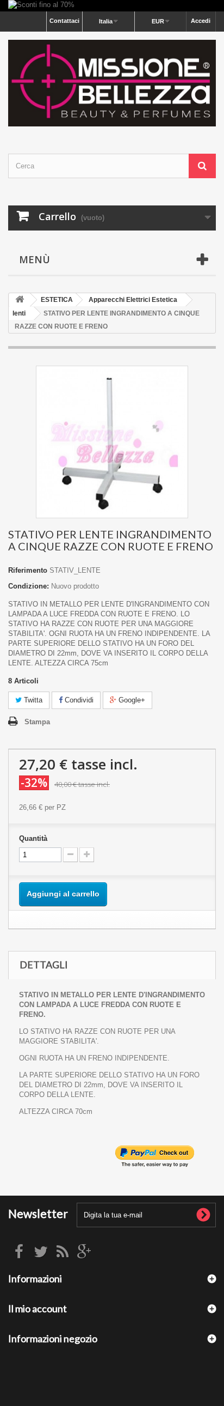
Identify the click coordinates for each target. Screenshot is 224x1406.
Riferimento (27, 570)
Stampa (37, 722)
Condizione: (28, 586)
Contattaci (64, 20)
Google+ (130, 700)
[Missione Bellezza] (112, 83)
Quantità (33, 838)
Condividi (78, 700)
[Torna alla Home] (19, 300)
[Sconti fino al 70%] (112, 5)
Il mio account (37, 1308)
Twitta (32, 700)
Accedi (200, 20)
